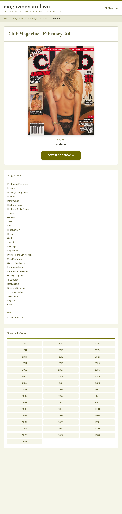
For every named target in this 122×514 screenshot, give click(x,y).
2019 (61, 344)
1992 (61, 402)
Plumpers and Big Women (19, 255)
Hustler (11, 196)
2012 (97, 357)
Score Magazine (15, 292)
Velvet (10, 221)
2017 (24, 350)
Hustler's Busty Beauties (19, 209)
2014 (24, 357)
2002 (24, 383)
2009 (97, 363)
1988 (97, 409)
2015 (97, 350)
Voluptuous (12, 296)
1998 (60, 389)
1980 (60, 428)
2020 (24, 344)
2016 (61, 350)
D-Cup (10, 234)
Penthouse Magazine (17, 184)
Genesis (11, 217)
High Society (13, 230)
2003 (97, 376)
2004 (61, 376)
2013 (61, 357)
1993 (24, 402)
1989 (60, 409)
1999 (24, 389)
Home (6, 18)
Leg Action (12, 251)
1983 (60, 422)
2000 (97, 383)
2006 (97, 370)
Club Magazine (34, 18)
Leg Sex (11, 300)
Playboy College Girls (17, 192)
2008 (24, 370)
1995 (60, 396)
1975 (24, 442)
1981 (25, 428)
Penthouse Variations (17, 271)
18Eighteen (12, 280)
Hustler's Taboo (14, 205)
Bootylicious (13, 284)
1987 (24, 415)
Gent (9, 238)
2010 (61, 363)
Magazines (18, 18)
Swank (10, 213)
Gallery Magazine (15, 275)
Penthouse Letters (16, 267)
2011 (47, 18)
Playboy (11, 188)
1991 (97, 402)
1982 (97, 422)
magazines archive (27, 6)
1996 (24, 396)
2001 (61, 383)
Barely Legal (13, 201)
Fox (9, 226)
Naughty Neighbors (16, 288)
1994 (97, 396)
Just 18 (10, 242)
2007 (61, 370)
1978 (24, 435)
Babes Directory (15, 317)
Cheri (9, 305)
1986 (60, 415)
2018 (97, 344)
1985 (97, 415)
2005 (24, 376)
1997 (97, 389)
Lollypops (12, 246)
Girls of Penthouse (16, 263)
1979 (97, 428)
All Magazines (111, 8)
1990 (24, 409)
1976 (97, 435)
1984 (24, 422)
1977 (60, 435)
